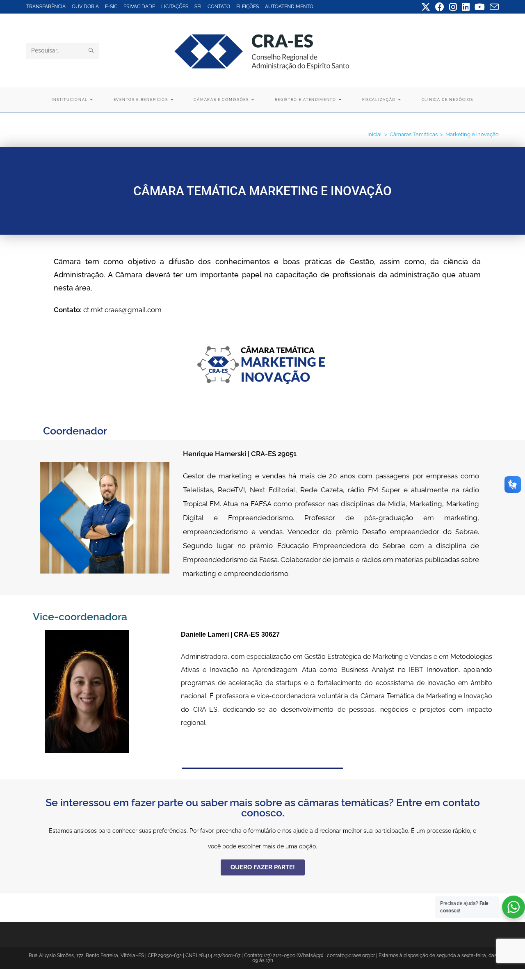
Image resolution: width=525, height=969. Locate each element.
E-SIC (111, 6)
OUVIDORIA (85, 6)
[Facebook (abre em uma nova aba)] (440, 6)
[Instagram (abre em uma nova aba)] (453, 6)
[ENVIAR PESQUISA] (91, 51)
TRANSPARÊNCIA (46, 6)
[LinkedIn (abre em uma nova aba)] (465, 6)
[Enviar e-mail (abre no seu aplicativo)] (493, 6)
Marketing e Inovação (472, 134)
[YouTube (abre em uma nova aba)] (479, 6)
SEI (197, 6)
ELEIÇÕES (247, 6)
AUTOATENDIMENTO (289, 6)
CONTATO (219, 6)
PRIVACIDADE (139, 6)
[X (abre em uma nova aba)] (426, 6)
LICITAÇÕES (174, 6)
